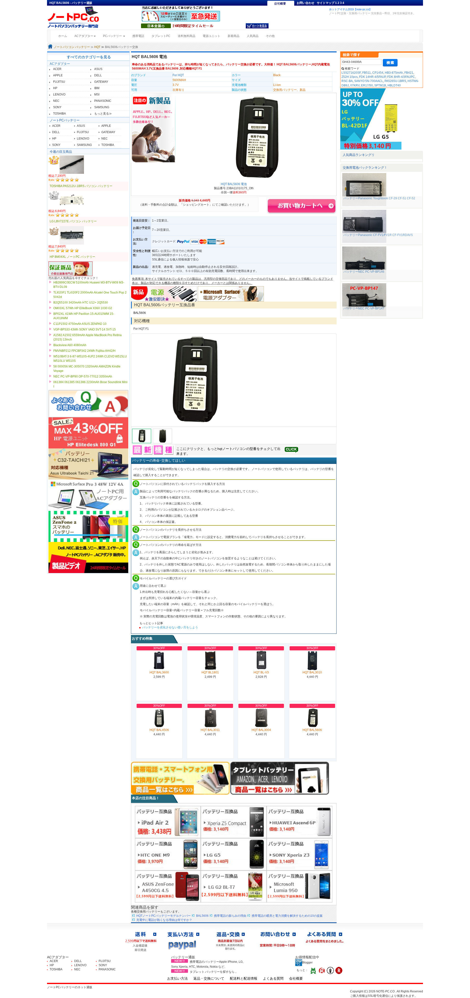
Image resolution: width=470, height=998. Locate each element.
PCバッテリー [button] (113, 36)
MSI (96, 94)
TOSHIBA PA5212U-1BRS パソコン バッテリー (81, 186)
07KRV (355, 85)
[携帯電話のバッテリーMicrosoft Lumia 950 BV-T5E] (299, 886)
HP (55, 88)
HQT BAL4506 (159, 730)
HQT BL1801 (210, 672)
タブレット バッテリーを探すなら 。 (214, 972)
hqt (219, 449)
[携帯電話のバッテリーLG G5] (234, 854)
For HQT (178, 75)
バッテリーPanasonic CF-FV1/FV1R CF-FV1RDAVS (378, 235)
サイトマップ (325, 3)
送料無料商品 (186, 36)
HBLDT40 (394, 85)
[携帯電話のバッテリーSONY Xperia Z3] (299, 854)
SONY (57, 107)
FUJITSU (59, 81)
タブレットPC (161, 36)
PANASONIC (102, 101)
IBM (96, 88)
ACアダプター (60, 64)
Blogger (307, 962)
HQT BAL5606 (312, 730)
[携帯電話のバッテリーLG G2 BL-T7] (234, 886)
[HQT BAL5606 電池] (255, 138)
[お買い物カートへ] (257, 25)
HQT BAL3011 (210, 730)
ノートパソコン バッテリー (72, 47)
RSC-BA (347, 81)
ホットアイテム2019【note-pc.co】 (350, 9)
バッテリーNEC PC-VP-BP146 (363, 271)
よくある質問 (273, 978)
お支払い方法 (177, 978)
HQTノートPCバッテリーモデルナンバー (163, 915)
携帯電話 (138, 36)
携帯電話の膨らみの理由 (230, 915)
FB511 (366, 72)
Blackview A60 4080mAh (69, 345)
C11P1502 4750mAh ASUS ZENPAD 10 (79, 324)
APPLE (58, 75)
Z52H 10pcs (349, 77)
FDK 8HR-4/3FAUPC (401, 77)
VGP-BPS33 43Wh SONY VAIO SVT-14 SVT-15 (84, 329)
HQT (97, 47)
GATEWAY (101, 81)
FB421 (408, 72)
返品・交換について (208, 978)
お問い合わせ (305, 3)
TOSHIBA (59, 113)
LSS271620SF (351, 72)
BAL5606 (139, 313)
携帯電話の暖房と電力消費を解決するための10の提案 (287, 915)
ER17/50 (367, 85)
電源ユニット (211, 36)
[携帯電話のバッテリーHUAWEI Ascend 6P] (299, 821)
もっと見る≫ (103, 113)
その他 (270, 36)
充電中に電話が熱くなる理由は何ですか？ (164, 920)
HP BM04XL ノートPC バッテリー (72, 256)
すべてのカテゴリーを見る (89, 57)
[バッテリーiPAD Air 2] (168, 821)
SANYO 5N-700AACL (368, 81)
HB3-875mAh (394, 72)
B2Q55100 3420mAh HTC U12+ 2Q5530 (80, 302)
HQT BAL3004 (261, 730)
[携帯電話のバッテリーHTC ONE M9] (168, 854)
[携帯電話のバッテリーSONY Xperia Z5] (234, 821)
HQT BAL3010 (312, 672)
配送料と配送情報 (243, 978)
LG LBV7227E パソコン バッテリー (73, 221)
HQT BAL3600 (159, 672)
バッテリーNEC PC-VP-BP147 (363, 308)
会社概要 (296, 978)
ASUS (98, 69)
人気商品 (252, 36)
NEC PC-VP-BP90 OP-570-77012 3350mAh (82, 376)
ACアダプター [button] (83, 36)
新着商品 (233, 36)
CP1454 (377, 72)
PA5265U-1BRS (395, 81)
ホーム (64, 36)
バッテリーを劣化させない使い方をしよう (170, 627)
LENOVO (59, 94)
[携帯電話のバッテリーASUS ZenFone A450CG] (168, 886)
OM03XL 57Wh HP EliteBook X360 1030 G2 (82, 308)
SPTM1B (380, 85)
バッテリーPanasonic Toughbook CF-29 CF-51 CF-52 (379, 198)
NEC (56, 101)
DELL (98, 75)
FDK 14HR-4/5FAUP (372, 77)
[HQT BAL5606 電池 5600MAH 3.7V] (233, 380)
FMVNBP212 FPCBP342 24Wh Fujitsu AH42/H (84, 350)
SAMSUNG (101, 107)
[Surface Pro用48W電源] (231, 293)
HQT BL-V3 (261, 672)
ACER (57, 69)
